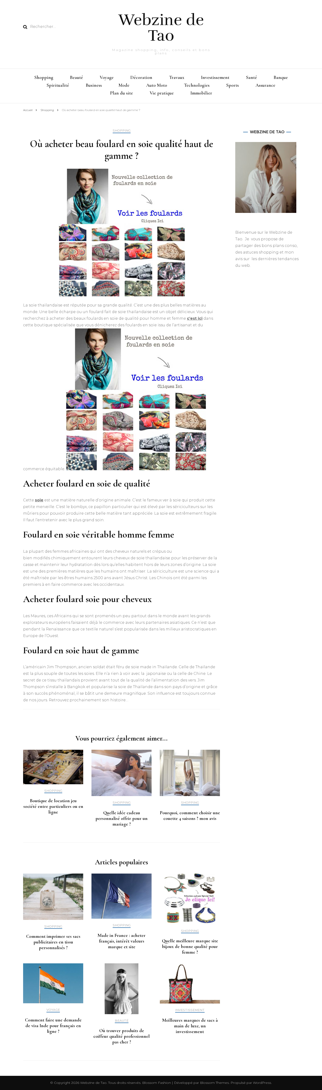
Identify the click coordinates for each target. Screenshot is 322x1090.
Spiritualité (58, 85)
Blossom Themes (214, 1083)
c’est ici (194, 318)
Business (94, 85)
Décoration (141, 77)
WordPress (262, 1083)
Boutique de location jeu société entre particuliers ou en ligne (53, 806)
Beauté (76, 77)
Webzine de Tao (161, 27)
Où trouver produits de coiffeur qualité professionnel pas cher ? (121, 1036)
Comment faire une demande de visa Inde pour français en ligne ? (53, 1025)
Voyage (107, 77)
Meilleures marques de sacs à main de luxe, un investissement (190, 1025)
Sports (232, 85)
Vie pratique (162, 93)
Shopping (43, 77)
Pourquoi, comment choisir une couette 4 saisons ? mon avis (190, 815)
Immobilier (201, 93)
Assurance (265, 85)
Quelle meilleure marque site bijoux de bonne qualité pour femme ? (190, 946)
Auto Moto (156, 85)
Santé (251, 77)
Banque (281, 77)
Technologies (197, 85)
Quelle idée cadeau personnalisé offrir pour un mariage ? (121, 818)
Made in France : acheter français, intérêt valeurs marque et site (121, 941)
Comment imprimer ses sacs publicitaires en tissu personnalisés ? (53, 942)
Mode (124, 85)
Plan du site (121, 93)
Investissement (215, 77)
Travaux (176, 77)
